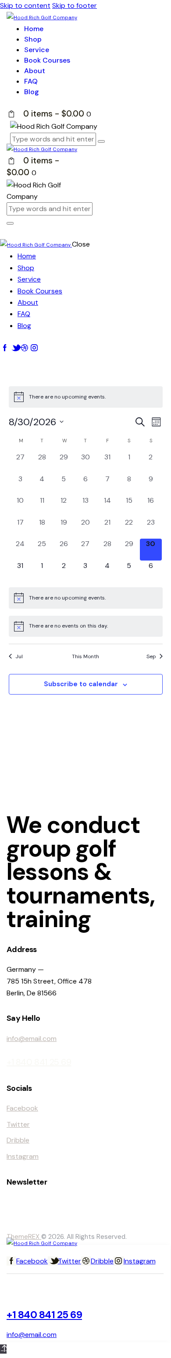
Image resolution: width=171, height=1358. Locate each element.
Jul (19, 656)
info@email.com (32, 1038)
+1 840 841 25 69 (39, 1062)
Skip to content (25, 5)
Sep (151, 656)
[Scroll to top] (3, 1349)
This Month (85, 656)
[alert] (86, 396)
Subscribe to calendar (81, 684)
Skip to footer (74, 5)
